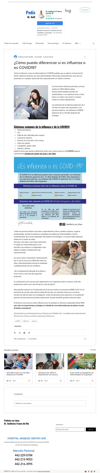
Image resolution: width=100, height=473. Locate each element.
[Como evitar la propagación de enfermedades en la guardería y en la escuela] (82, 361)
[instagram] (91, 472)
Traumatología (53, 43)
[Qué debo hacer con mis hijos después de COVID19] (18, 361)
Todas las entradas (11, 43)
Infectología (27, 43)
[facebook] (89, 472)
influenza (25, 321)
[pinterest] (94, 472)
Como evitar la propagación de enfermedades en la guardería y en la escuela (81, 374)
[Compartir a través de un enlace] (29, 333)
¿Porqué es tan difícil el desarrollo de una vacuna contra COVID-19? (48, 374)
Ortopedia (40, 43)
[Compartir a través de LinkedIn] (24, 333)
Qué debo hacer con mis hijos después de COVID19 (18, 374)
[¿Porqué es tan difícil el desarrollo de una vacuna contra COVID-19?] (50, 361)
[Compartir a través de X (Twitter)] (20, 333)
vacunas (34, 321)
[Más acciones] (85, 57)
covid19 (17, 321)
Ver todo (93, 350)
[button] (93, 43)
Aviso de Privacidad (44, 471)
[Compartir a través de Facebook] (15, 333)
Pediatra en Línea (11, 420)
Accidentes (66, 43)
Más (76, 43)
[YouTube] (86, 472)
